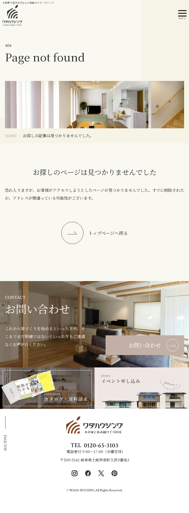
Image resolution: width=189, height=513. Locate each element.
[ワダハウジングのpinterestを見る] (114, 473)
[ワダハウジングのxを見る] (101, 473)
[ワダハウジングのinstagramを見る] (75, 473)
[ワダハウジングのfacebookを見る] (88, 473)
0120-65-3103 (101, 445)
